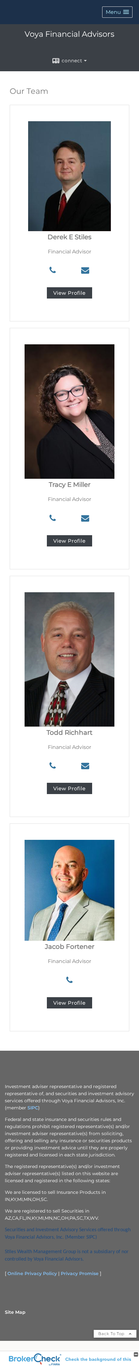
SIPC (32, 1108)
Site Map (15, 1312)
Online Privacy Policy (32, 1273)
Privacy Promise (80, 1273)
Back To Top (112, 1333)
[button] (117, 12)
